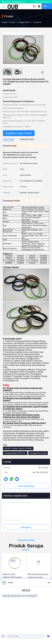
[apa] (11, 479)
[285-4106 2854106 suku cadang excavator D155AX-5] (38, 562)
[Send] (49, 636)
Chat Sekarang (26, 486)
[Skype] (5, 479)
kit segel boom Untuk (38, 453)
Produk (12, 22)
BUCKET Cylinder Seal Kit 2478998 (18, 448)
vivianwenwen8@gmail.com (15, 2)
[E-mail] (17, 479)
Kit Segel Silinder (24, 22)
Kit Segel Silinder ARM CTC (15, 453)
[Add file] (3, 636)
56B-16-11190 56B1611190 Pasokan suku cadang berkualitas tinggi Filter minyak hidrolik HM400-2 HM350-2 (13, 576)
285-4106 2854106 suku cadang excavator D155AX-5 (37, 576)
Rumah (4, 22)
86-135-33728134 (43, 2)
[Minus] (48, 582)
